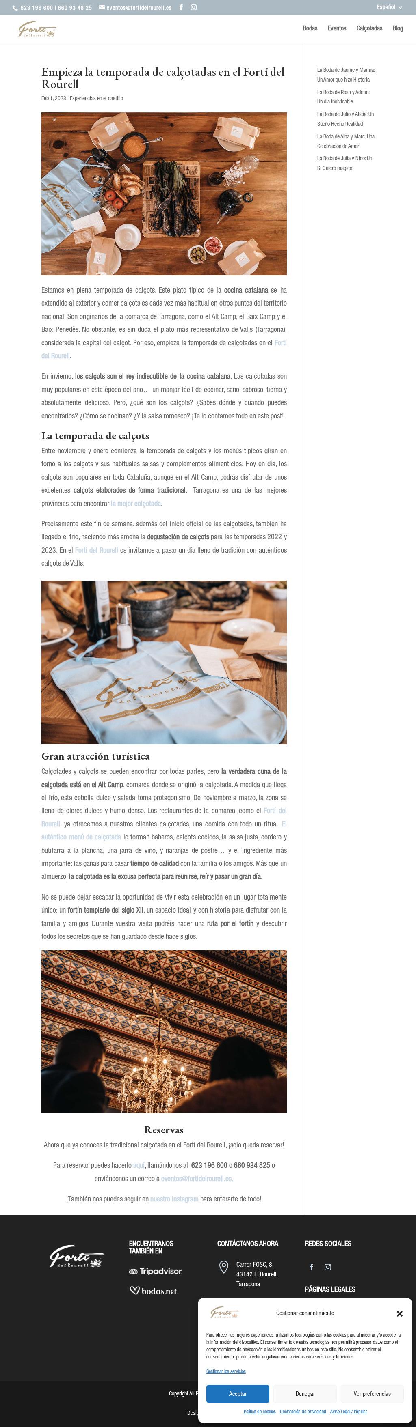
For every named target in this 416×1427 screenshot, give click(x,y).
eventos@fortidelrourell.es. (197, 1179)
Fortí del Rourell (96, 550)
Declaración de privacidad (303, 1412)
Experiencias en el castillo (96, 98)
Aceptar (238, 1394)
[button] (400, 1314)
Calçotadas (370, 29)
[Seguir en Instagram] (327, 1267)
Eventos (337, 29)
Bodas (310, 29)
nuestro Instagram (174, 1199)
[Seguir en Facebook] (311, 1267)
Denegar (305, 1394)
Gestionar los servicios (226, 1371)
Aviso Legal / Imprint (348, 1412)
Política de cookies (260, 1412)
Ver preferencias (372, 1394)
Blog (398, 29)
